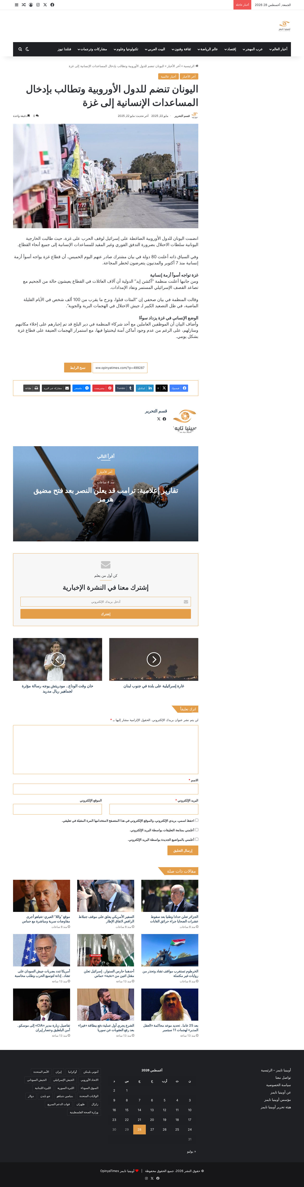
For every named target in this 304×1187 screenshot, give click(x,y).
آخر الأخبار (173, 66)
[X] (159, 419)
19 (164, 1120)
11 (177, 1110)
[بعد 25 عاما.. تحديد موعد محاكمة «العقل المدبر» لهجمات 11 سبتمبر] (169, 1005)
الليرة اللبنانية (43, 1088)
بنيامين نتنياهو (65, 1096)
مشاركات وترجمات (94, 49)
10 (189, 1110)
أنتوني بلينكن (90, 1071)
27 (152, 1129)
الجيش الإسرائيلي (63, 1080)
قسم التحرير (182, 116)
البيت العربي (156, 49)
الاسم (193, 780)
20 (152, 1120)
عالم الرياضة (209, 49)
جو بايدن (45, 1096)
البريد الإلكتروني (186, 800)
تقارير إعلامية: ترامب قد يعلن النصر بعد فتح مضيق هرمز (105, 494)
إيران (59, 1071)
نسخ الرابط (78, 368)
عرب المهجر (254, 49)
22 (127, 1120)
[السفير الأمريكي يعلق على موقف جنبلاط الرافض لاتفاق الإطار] (105, 896)
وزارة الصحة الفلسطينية (84, 1112)
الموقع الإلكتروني (91, 800)
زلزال (94, 1104)
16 (114, 1110)
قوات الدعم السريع (59, 1104)
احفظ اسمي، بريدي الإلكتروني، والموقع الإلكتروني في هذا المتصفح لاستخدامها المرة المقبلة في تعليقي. (128, 820)
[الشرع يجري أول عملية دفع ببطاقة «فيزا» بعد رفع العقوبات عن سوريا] (105, 1005)
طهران (80, 1104)
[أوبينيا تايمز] (284, 26)
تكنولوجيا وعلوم (127, 49)
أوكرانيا (72, 1071)
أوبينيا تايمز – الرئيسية (276, 1070)
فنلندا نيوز (64, 49)
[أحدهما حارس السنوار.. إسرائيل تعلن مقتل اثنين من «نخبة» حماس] (105, 950)
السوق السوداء (89, 1088)
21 (139, 1120)
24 (190, 1129)
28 (139, 1129)
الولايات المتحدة (89, 1096)
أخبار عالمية (168, 76)
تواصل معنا (283, 1077)
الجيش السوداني (37, 1080)
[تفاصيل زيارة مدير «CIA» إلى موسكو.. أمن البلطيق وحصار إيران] (41, 1005)
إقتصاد (231, 49)
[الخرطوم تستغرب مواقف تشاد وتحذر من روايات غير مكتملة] (169, 950)
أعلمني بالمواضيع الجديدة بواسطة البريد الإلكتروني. (161, 839)
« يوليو (191, 1151)
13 (152, 1110)
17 (189, 1120)
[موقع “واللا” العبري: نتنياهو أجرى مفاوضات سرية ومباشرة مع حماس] (41, 896)
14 (139, 1110)
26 (164, 1129)
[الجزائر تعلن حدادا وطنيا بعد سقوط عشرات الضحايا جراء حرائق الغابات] (169, 896)
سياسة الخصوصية (278, 1085)
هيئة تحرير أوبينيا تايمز (276, 1107)
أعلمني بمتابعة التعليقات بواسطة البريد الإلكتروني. (162, 830)
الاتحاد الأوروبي (89, 1080)
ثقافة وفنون (183, 49)
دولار (31, 1096)
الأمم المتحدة (41, 1071)
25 (177, 1129)
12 (164, 1110)
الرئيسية (189, 66)
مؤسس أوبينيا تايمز (277, 1100)
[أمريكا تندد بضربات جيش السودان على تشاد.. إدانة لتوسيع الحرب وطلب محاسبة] (41, 950)
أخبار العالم (279, 49)
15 (126, 1110)
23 (114, 1120)
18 (177, 1120)
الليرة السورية (65, 1088)
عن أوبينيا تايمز (281, 1092)
